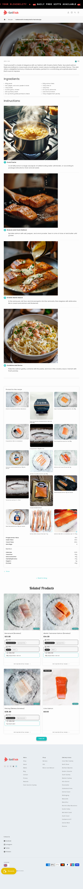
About (25, 764)
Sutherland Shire (67, 788)
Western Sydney (67, 778)
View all (41, 738)
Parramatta (65, 785)
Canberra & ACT (66, 819)
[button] (71, 12)
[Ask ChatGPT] (13, 766)
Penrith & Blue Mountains (69, 805)
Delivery (45, 761)
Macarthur (65, 802)
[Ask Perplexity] (16, 766)
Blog (24, 771)
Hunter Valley (66, 809)
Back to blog (42, 578)
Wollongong (65, 795)
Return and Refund (48, 768)
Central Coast (66, 792)
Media (25, 768)
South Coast (65, 816)
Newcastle (65, 799)
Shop (24, 761)
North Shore (65, 764)
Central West (66, 823)
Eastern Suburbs (67, 771)
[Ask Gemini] (8, 766)
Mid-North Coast (67, 812)
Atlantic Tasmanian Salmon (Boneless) (56, 633)
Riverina (64, 826)
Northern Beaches (67, 768)
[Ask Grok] (10, 766)
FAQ (44, 764)
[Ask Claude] (5, 766)
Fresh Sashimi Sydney (30, 785)
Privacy (25, 778)
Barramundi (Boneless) (13, 633)
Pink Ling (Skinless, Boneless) (14, 708)
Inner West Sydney (67, 761)
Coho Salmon (48, 708)
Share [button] (8, 571)
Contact (25, 774)
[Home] (5, 19)
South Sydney (66, 774)
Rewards (25, 781)
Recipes (10, 19)
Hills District (65, 781)
